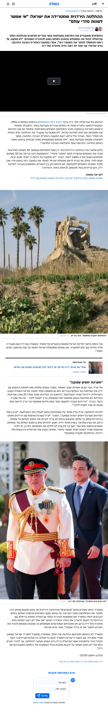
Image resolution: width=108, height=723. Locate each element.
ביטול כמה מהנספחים (49, 122)
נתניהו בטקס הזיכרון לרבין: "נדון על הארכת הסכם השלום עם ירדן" (66, 178)
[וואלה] (54, 3)
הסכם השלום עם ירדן (90, 662)
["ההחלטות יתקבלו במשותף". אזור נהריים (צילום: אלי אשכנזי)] (54, 264)
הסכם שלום (75, 662)
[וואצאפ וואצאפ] (13, 3)
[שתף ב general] (8, 3)
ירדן (101, 662)
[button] (94, 4)
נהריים (66, 662)
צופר (61, 662)
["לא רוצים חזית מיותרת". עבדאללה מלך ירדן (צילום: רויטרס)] (54, 522)
